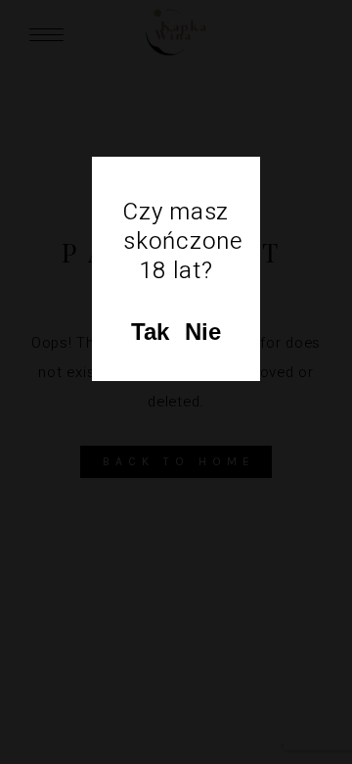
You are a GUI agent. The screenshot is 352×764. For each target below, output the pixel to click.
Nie (203, 331)
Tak (150, 331)
